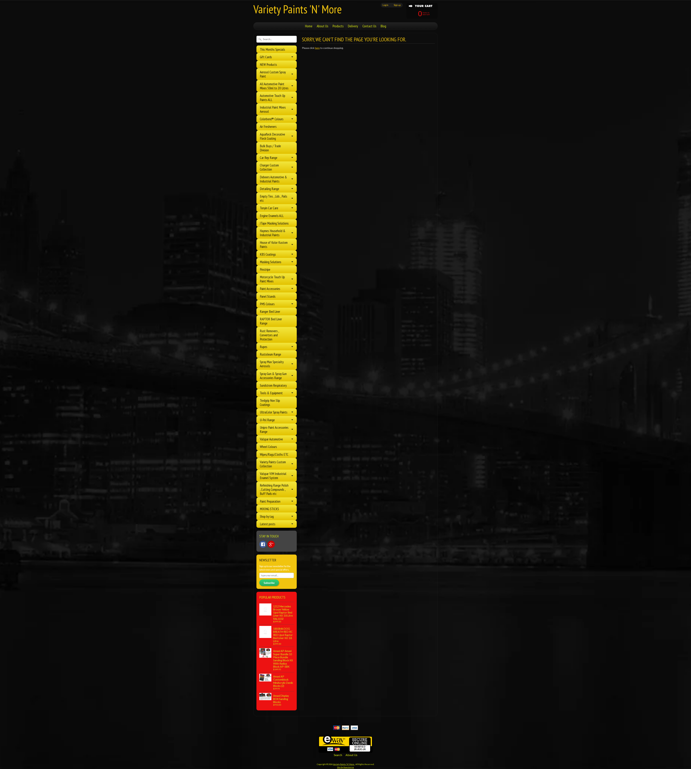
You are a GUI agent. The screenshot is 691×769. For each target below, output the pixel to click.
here (317, 48)
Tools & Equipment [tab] (271, 393)
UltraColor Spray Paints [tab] (273, 412)
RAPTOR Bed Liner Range (271, 321)
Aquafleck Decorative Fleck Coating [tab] (272, 136)
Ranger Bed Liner (270, 311)
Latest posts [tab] (267, 524)
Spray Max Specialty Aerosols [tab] (272, 364)
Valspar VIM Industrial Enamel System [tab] (273, 475)
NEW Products (268, 64)
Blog (383, 26)
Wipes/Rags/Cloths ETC (274, 454)
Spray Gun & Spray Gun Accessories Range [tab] (273, 375)
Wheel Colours (268, 447)
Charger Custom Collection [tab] (269, 167)
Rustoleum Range (270, 354)
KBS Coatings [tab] (268, 254)
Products (338, 26)
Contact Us (369, 26)
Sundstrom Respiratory (273, 385)
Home (308, 26)
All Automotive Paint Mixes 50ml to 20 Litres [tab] (274, 86)
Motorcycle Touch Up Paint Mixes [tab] (272, 279)
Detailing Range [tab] (269, 188)
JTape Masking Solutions (274, 223)
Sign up (397, 5)
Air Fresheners (268, 126)
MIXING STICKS (269, 509)
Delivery (353, 26)
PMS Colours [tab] (267, 304)
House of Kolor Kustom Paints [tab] (274, 244)
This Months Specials (272, 49)
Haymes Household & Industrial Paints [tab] (272, 232)
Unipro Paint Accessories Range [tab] (274, 429)
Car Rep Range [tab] (268, 157)
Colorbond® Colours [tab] (271, 119)
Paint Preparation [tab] (270, 501)
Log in (385, 5)
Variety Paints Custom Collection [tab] (273, 464)
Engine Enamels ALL (272, 216)
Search (338, 755)
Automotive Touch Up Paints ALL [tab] (272, 97)
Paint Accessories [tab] (270, 288)
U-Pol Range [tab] (267, 420)
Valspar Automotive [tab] (271, 439)
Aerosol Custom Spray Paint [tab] (273, 74)
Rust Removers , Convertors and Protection (269, 335)
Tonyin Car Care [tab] (269, 208)
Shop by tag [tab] (267, 516)
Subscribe (269, 583)
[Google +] (271, 544)
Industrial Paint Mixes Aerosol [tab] (273, 109)
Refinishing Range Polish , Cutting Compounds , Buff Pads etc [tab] (274, 489)
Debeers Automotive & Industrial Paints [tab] (273, 179)
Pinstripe (265, 269)
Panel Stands (268, 296)
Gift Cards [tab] (266, 57)
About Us (322, 26)
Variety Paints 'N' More (297, 9)
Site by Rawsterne (345, 767)
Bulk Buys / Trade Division (270, 148)
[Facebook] (263, 544)
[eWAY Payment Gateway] (345, 750)
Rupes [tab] (263, 346)
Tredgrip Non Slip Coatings (270, 402)
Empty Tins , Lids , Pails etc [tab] (273, 198)
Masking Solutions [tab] (270, 262)
